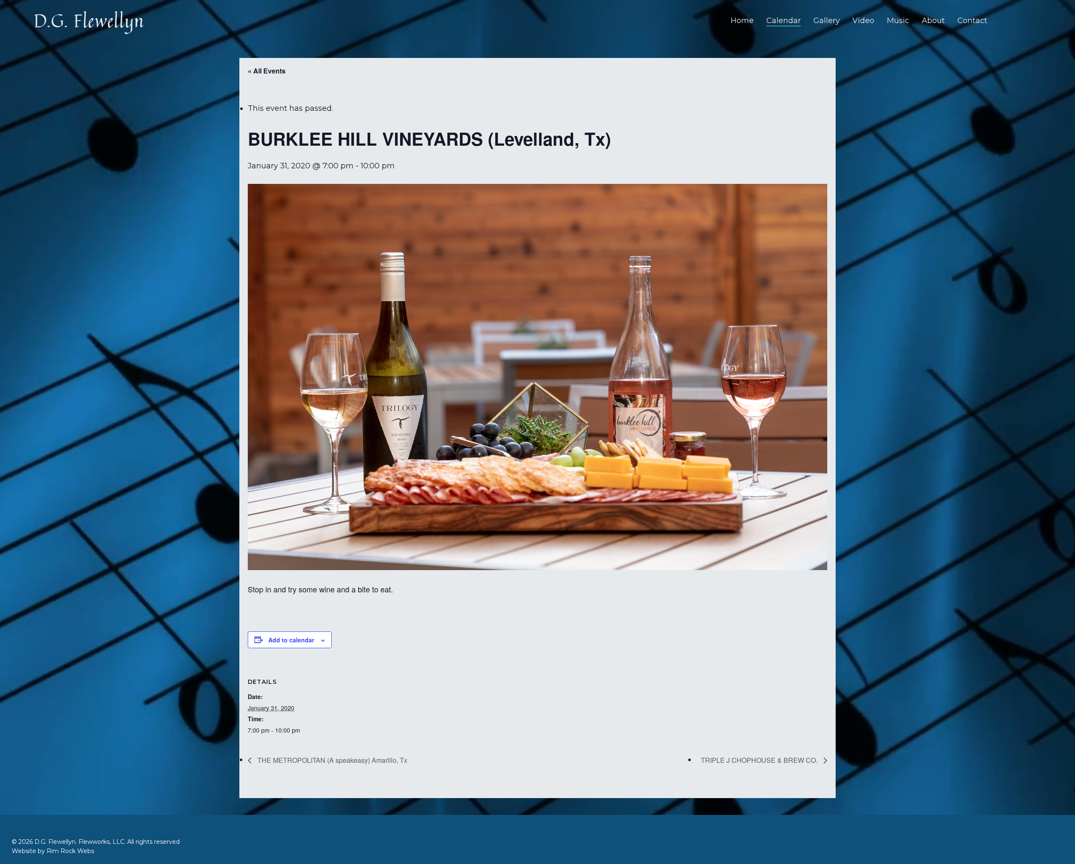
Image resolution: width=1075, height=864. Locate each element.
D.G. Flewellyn (89, 20)
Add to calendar (291, 640)
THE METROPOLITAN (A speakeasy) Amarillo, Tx (331, 760)
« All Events (267, 71)
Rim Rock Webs (70, 851)
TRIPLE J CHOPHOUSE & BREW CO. (760, 760)
